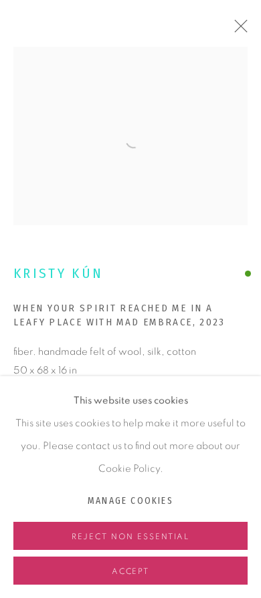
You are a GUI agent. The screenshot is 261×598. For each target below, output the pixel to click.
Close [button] (238, 30)
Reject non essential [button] (131, 537)
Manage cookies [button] (130, 500)
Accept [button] (131, 571)
